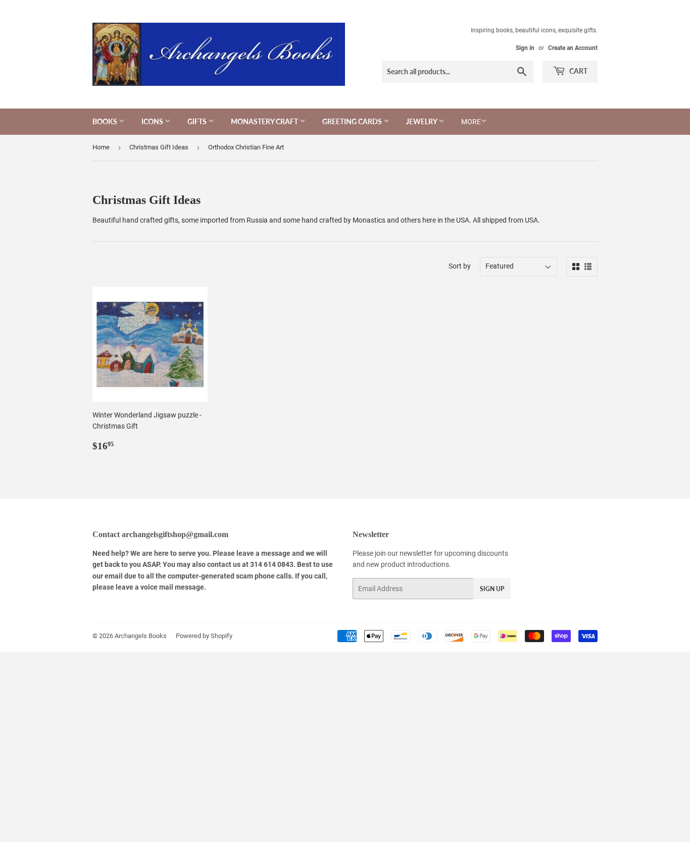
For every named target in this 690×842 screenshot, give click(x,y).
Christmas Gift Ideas (158, 147)
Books (105, 121)
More (471, 122)
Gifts (197, 121)
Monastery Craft (265, 121)
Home (101, 147)
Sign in (525, 47)
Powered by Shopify (204, 636)
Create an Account (573, 47)
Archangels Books (141, 636)
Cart (577, 71)
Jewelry (422, 121)
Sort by (460, 266)
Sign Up (492, 589)
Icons (153, 121)
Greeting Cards (352, 121)
